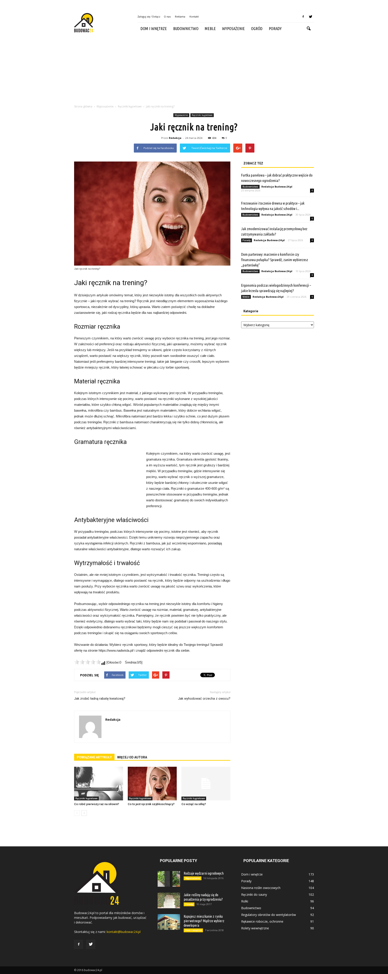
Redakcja (175, 138)
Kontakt (194, 16)
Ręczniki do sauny (254, 894)
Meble (210, 28)
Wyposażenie (233, 28)
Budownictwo (185, 28)
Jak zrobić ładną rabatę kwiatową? (99, 699)
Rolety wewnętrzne (255, 928)
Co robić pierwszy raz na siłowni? (96, 804)
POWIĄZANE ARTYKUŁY (94, 757)
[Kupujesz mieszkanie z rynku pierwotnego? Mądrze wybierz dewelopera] (169, 922)
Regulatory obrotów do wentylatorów (268, 915)
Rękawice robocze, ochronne (262, 921)
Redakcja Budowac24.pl (276, 186)
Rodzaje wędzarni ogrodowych (204, 873)
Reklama (180, 16)
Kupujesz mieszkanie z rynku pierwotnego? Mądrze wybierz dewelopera (204, 920)
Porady (275, 28)
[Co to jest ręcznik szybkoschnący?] (152, 783)
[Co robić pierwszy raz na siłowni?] (98, 783)
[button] (308, 28)
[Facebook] (303, 16)
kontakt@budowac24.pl (124, 932)
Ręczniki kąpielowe (202, 115)
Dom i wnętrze (154, 28)
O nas (167, 16)
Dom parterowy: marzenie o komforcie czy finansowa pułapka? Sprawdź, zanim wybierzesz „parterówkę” (274, 259)
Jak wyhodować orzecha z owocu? (204, 699)
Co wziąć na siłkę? (193, 804)
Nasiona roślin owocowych (260, 888)
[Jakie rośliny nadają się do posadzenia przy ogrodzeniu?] (169, 900)
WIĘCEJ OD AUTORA (132, 757)
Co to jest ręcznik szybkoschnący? (151, 804)
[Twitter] (310, 16)
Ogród (256, 28)
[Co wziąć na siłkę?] (205, 783)
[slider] (87, 662)
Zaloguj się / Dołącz (148, 16)
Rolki (244, 901)
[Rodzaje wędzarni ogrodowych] (169, 879)
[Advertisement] (194, 68)
